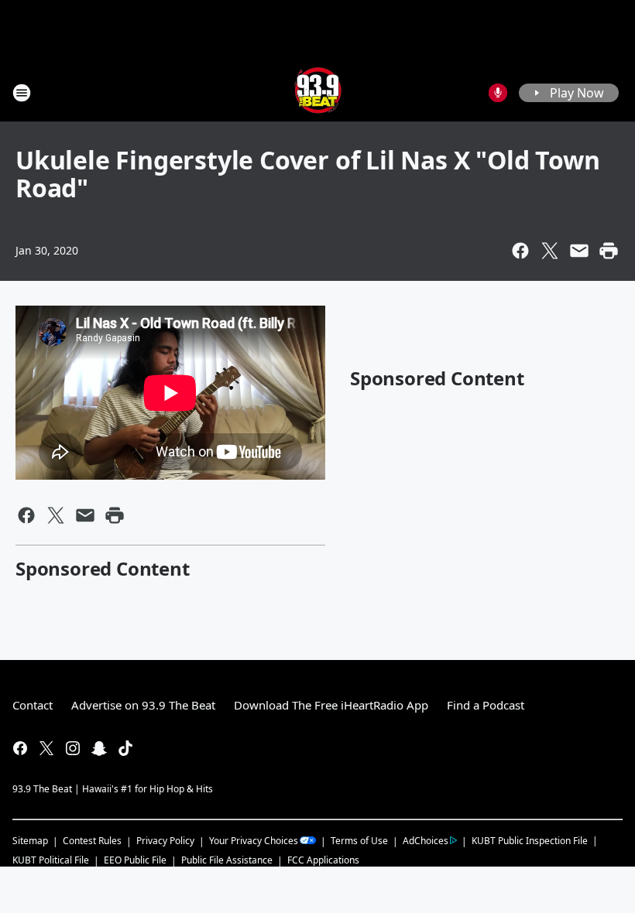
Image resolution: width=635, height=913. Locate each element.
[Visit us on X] (46, 748)
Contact (32, 705)
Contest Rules (92, 840)
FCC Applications (323, 859)
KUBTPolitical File (50, 860)
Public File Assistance (227, 860)
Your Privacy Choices (253, 840)
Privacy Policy (165, 840)
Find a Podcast (485, 705)
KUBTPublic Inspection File (530, 840)
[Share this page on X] (550, 251)
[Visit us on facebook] (20, 748)
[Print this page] (609, 251)
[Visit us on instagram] (73, 748)
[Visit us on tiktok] (125, 748)
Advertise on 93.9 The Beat (143, 705)
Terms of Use (359, 840)
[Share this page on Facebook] (520, 251)
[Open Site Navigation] (21, 93)
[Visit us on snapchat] (99, 748)
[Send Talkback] (498, 93)
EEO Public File (135, 860)
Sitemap (30, 840)
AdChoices (425, 840)
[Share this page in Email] (579, 251)
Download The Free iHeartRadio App (331, 705)
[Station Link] (318, 92)
